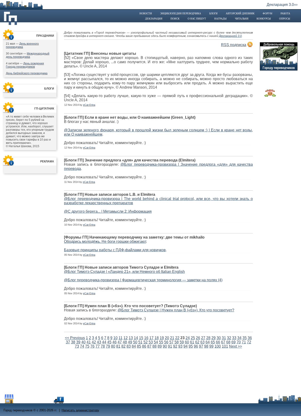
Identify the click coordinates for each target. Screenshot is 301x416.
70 (239, 342)
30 (219, 338)
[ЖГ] (270, 95)
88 (154, 346)
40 (83, 342)
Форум (267, 13)
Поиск (174, 18)
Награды (220, 18)
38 (73, 342)
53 (151, 342)
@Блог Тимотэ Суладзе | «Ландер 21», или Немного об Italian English (124, 272)
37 (68, 342)
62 (197, 342)
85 (139, 346)
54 (156, 342)
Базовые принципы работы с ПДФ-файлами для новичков (115, 250)
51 (140, 342)
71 (244, 342)
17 (151, 338)
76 (92, 346)
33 (234, 338)
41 (89, 342)
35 (244, 338)
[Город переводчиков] (38, 402)
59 (182, 342)
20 (167, 338)
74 (82, 346)
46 (114, 342)
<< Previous (75, 338)
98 (206, 346)
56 (166, 342)
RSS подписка (233, 45)
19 (162, 338)
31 (224, 338)
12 (125, 338)
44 (104, 342)
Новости (145, 13)
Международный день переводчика (27, 55)
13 (131, 338)
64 (208, 342)
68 (228, 342)
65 (213, 342)
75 (87, 346)
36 (250, 338)
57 (171, 342)
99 (211, 346)
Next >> (235, 346)
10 (115, 338)
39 (78, 342)
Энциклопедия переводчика (180, 13)
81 (118, 346)
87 (149, 346)
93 (180, 346)
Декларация (153, 18)
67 (223, 342)
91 (170, 346)
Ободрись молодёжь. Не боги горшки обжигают (105, 241)
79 (108, 346)
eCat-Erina (89, 104)
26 (198, 338)
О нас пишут (197, 18)
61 (192, 342)
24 (188, 338)
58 (176, 342)
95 (191, 346)
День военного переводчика (22, 45)
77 (97, 346)
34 (239, 338)
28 (208, 338)
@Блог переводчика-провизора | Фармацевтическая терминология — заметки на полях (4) (143, 280)
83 (129, 346)
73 (77, 346)
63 (202, 342)
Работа (285, 13)
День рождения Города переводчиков (25, 65)
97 (201, 346)
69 (233, 342)
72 (249, 342)
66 (218, 342)
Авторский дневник (240, 13)
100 (217, 346)
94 (185, 346)
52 (145, 342)
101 (225, 346)
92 (175, 346)
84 (134, 346)
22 (177, 338)
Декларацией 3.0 (230, 36)
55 (161, 342)
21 (172, 338)
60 (187, 342)
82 (123, 346)
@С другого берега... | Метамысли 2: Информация (108, 211)
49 (130, 342)
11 (121, 338)
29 (213, 338)
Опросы (284, 18)
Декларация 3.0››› (282, 5)
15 (141, 338)
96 (196, 346)
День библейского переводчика (27, 73)
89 (160, 346)
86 (144, 346)
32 (229, 338)
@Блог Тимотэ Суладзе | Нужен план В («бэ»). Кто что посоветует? (176, 310)
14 (136, 338)
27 (203, 338)
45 (109, 342)
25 (193, 338)
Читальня (241, 18)
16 (146, 338)
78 (103, 346)
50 (135, 342)
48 (125, 342)
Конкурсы (264, 18)
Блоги (213, 13)
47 (120, 342)
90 (165, 346)
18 (156, 338)
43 (99, 342)
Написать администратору (80, 410)
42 (94, 342)
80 (113, 346)
